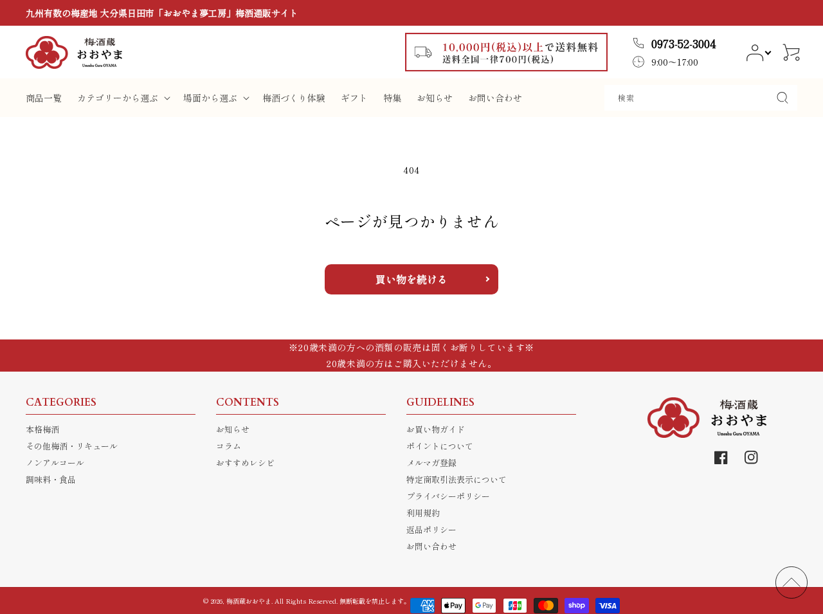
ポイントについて (439, 446)
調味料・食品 (51, 479)
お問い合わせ (431, 546)
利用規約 (423, 513)
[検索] (782, 98)
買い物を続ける (411, 279)
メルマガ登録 (431, 462)
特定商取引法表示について (456, 479)
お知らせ (232, 429)
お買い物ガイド (435, 429)
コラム (228, 446)
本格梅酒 (42, 429)
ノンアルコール (55, 462)
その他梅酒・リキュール (72, 446)
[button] (122, 98)
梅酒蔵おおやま (248, 601)
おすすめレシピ (245, 462)
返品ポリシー (431, 529)
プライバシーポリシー (448, 496)
